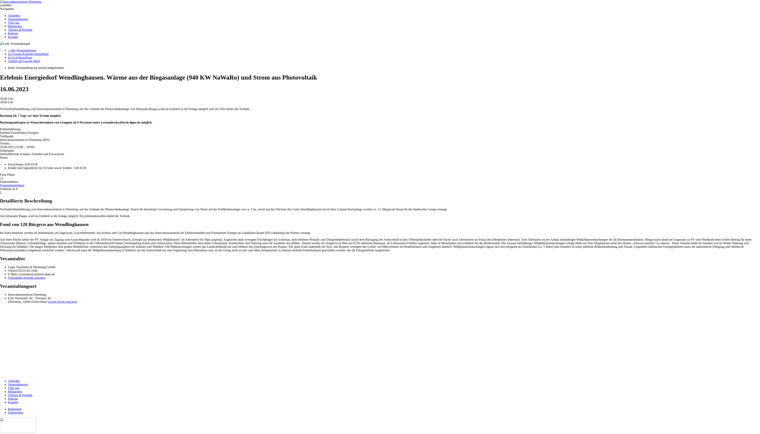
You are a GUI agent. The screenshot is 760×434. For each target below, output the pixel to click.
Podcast (13, 33)
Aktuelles (14, 15)
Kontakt (13, 37)
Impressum (15, 409)
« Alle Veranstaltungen (22, 50)
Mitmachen (15, 26)
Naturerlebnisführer (12, 185)
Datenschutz (15, 412)
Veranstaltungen (18, 19)
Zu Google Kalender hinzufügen (28, 54)
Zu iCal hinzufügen (20, 57)
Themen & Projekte (20, 29)
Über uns (13, 22)
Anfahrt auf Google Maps (24, 61)
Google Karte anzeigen (62, 301)
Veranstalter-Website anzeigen (26, 277)
